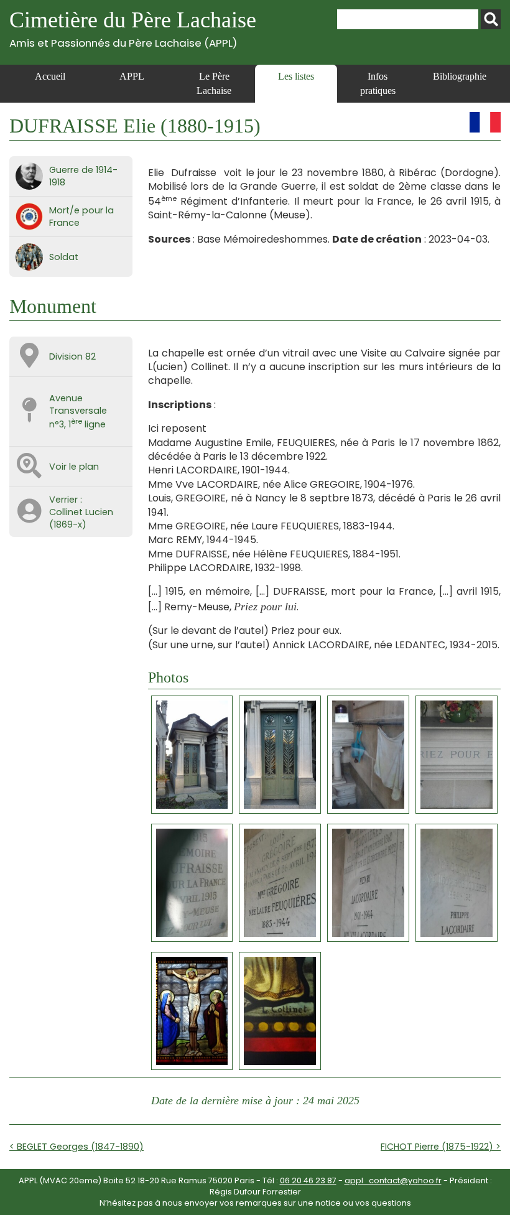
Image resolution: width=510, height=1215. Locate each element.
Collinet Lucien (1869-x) (81, 518)
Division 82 (72, 356)
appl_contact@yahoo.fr (393, 1180)
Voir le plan (74, 466)
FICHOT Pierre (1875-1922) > (441, 1146)
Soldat (63, 257)
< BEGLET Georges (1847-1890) (76, 1146)
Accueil (50, 76)
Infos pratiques (378, 83)
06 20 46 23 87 (308, 1180)
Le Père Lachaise (214, 83)
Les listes (296, 76)
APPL (131, 76)
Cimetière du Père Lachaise (132, 28)
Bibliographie (459, 76)
